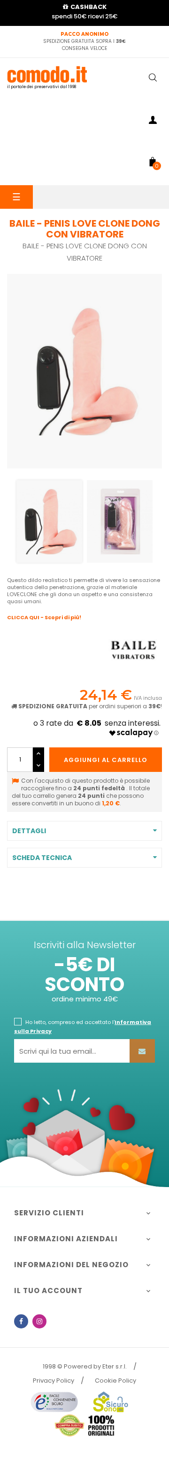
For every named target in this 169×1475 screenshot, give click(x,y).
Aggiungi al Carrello (105, 759)
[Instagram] (39, 1321)
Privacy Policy (53, 1380)
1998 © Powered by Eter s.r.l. (85, 1366)
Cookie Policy (115, 1380)
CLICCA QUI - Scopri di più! (44, 617)
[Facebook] (21, 1321)
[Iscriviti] (142, 1051)
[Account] (152, 121)
